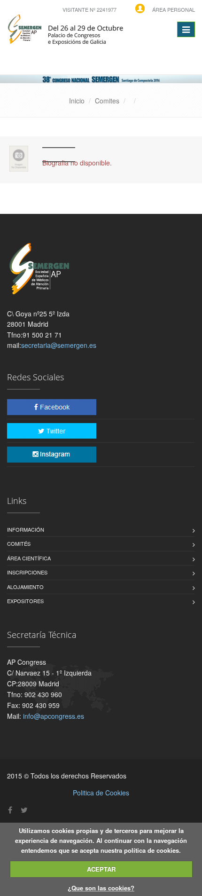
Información (25, 529)
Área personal (173, 9)
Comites (107, 100)
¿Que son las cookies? (101, 887)
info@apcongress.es (53, 716)
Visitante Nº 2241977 (89, 9)
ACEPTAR (101, 869)
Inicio (77, 100)
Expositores (25, 601)
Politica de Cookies (101, 792)
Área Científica (29, 558)
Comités (19, 543)
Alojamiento (25, 586)
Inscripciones (27, 572)
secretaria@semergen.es (58, 345)
